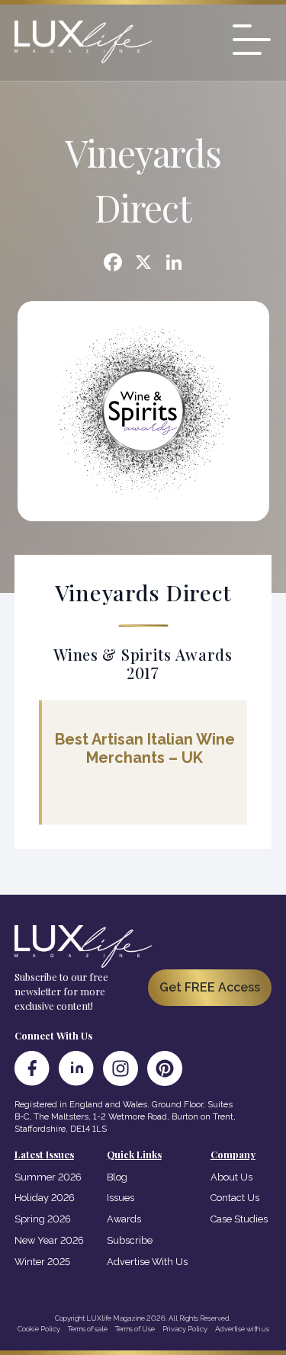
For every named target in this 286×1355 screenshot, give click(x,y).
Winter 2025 (42, 1261)
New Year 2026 (49, 1240)
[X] (143, 264)
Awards (124, 1219)
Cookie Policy (39, 1329)
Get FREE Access (209, 987)
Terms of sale (88, 1329)
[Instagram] (120, 1068)
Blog (117, 1177)
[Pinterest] (164, 1068)
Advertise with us (242, 1329)
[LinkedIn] (76, 1068)
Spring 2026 (42, 1219)
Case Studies (239, 1219)
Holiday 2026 (44, 1197)
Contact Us (234, 1197)
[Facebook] (113, 264)
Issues (120, 1197)
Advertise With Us (147, 1261)
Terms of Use (135, 1329)
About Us (231, 1177)
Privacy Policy (184, 1329)
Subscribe (130, 1240)
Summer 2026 (48, 1177)
